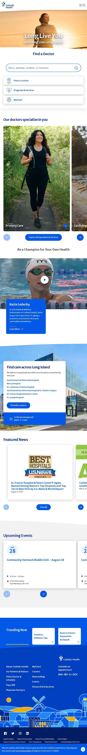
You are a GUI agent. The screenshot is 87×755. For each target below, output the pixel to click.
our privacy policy (23, 751)
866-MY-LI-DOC (68, 674)
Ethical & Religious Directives (70, 742)
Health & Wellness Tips (40, 636)
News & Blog (38, 676)
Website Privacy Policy (24, 739)
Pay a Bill (10, 685)
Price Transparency (35, 742)
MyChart (36, 666)
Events (35, 681)
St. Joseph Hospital (15, 397)
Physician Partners (15, 690)
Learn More (15, 329)
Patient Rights (62, 739)
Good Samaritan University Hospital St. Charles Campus (32, 390)
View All (43, 507)
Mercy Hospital (13, 383)
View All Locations (18, 405)
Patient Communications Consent (14, 742)
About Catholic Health (17, 666)
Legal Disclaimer (8, 739)
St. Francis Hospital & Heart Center (22, 394)
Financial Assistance (51, 742)
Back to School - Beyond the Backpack (68, 636)
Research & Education (43, 686)
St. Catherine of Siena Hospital (20, 387)
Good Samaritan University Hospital (23, 380)
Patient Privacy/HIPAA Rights (44, 739)
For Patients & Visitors (17, 671)
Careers (36, 671)
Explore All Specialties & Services (43, 237)
